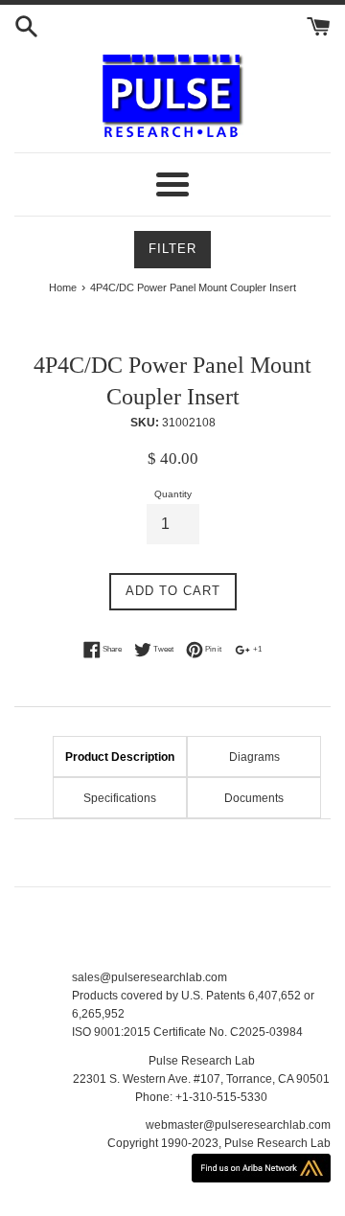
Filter (172, 248)
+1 (256, 649)
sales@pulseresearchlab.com (149, 977)
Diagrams (254, 757)
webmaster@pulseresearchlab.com (238, 1125)
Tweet (162, 649)
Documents (254, 798)
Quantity (173, 494)
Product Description (119, 757)
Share (111, 649)
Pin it (212, 649)
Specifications (119, 798)
